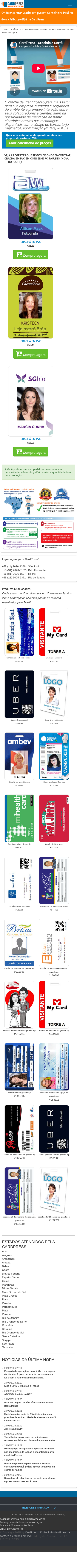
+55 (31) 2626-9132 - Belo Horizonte (24, 570)
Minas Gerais (10, 1288)
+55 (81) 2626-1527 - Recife (19, 573)
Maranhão (8, 1284)
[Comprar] (30, 203)
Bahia (5, 1266)
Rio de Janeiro (10, 1317)
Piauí (5, 1310)
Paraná (6, 1314)
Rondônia (7, 1325)
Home (4, 29)
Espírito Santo (10, 1277)
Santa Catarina (11, 1336)
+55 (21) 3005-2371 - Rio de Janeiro (23, 577)
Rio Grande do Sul (13, 1332)
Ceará (5, 1269)
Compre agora (34, 256)
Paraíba (6, 1303)
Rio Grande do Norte (14, 1321)
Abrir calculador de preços (29, 143)
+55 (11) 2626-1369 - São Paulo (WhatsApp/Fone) (38, 1514)
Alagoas (7, 1255)
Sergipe (6, 1340)
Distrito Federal (11, 1273)
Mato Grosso (9, 1295)
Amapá (6, 1262)
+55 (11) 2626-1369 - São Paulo (21, 566)
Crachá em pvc (15, 29)
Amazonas (8, 1258)
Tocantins (7, 1347)
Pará (5, 1299)
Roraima (7, 1328)
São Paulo (8, 1343)
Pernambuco (9, 1306)
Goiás (5, 1280)
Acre (4, 1251)
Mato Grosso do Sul (14, 1292)
